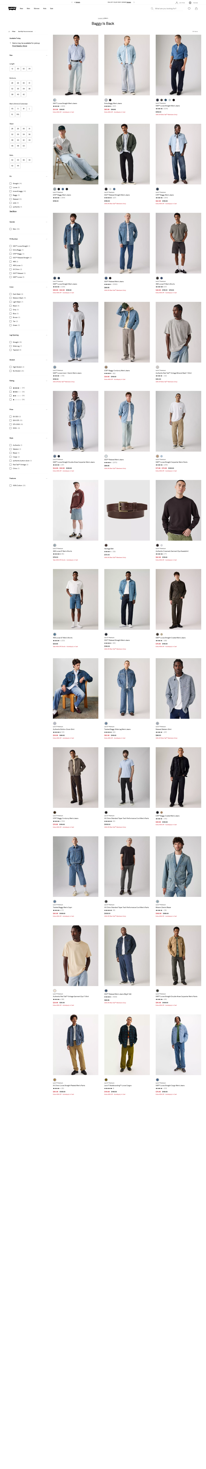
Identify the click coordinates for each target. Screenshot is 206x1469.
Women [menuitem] (36, 8)
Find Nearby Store (19, 46)
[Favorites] (189, 8)
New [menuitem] (21, 8)
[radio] (55, 100)
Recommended (25, 31)
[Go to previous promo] (72, 2)
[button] (29, 38)
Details (129, 2)
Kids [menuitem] (44, 8)
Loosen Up (101, 18)
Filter (13, 31)
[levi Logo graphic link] (12, 8)
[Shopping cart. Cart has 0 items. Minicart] (196, 8)
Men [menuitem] (28, 8)
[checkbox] (12, 68)
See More (13, 211)
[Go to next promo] (134, 2)
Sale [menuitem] (51, 8)
